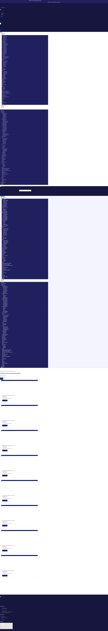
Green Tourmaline (5, 56)
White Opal (4, 69)
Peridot (3, 83)
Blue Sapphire (4, 47)
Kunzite (3, 87)
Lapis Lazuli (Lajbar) (5, 267)
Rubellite (4, 55)
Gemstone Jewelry (4, 102)
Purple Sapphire (5, 50)
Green (4, 223)
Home (2, 32)
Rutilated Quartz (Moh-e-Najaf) (6, 91)
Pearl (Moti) (3, 82)
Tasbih (3, 103)
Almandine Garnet (5, 73)
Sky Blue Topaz (5, 230)
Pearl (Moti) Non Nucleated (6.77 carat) (8, 470)
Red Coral (4, 153)
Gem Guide (2, 106)
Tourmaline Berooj (4, 53)
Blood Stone (3, 268)
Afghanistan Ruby (5, 36)
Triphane (4, 89)
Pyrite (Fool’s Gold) (4, 84)
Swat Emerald (4, 120)
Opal (2, 67)
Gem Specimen (4, 59)
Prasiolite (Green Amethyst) (5, 96)
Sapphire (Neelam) (5, 212)
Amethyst (3, 79)
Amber (3, 90)
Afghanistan (5, 295)
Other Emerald (4, 123)
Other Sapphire (4, 52)
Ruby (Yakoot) (3, 35)
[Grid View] (2, 379)
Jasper (3, 99)
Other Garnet (4, 74)
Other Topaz (4, 66)
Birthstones (3, 33)
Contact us (2, 606)
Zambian (4, 210)
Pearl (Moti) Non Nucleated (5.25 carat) (8, 395)
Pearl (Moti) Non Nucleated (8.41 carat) (8, 570)
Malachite (3, 101)
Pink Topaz (4, 63)
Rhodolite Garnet (5, 71)
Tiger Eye (3, 171)
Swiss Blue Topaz (5, 139)
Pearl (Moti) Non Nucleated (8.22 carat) (8, 545)
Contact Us (2, 17)
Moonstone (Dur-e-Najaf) (5, 169)
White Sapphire (5, 51)
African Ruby (4, 38)
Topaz (2, 137)
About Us (2, 107)
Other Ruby (4, 41)
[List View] (1, 379)
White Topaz (4, 65)
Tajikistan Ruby (5, 37)
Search (1, 22)
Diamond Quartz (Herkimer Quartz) (6, 170)
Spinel (2, 85)
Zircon (2, 97)
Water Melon (5, 224)
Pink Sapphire (4, 49)
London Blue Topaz (5, 138)
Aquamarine (3, 80)
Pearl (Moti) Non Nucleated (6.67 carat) (8, 445)
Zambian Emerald (5, 122)
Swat (3, 207)
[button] (5, 16)
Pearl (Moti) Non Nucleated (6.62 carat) (8, 420)
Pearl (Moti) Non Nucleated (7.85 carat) (8, 520)
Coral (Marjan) (3, 152)
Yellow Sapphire (5, 48)
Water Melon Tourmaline (6, 57)
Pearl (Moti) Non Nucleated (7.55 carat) (8, 495)
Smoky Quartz (3, 98)
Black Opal (4, 68)
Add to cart (4, 400)
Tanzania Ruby (4, 39)
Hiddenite (4, 88)
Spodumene (3, 86)
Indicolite (4, 54)
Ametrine (3, 104)
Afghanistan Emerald (5, 121)
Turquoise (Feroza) (4, 155)
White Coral (4, 154)
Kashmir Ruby (4, 40)
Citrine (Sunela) (4, 81)
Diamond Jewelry (3, 105)
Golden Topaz (4, 64)
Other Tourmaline (5, 58)
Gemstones (2, 34)
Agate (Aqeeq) (4, 335)
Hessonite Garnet (5, 72)
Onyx (2, 100)
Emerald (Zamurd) (4, 42)
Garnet (2, 70)
